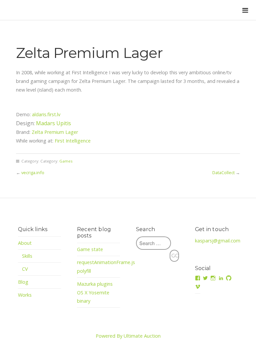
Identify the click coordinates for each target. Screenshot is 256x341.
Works (25, 295)
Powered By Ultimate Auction (128, 336)
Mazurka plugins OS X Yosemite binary (95, 292)
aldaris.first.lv (46, 114)
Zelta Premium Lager (55, 132)
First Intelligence (73, 141)
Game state (90, 249)
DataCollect (223, 172)
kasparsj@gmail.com (217, 240)
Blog (23, 282)
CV (25, 269)
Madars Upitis (53, 123)
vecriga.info (32, 172)
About (25, 243)
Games (66, 161)
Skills (27, 256)
